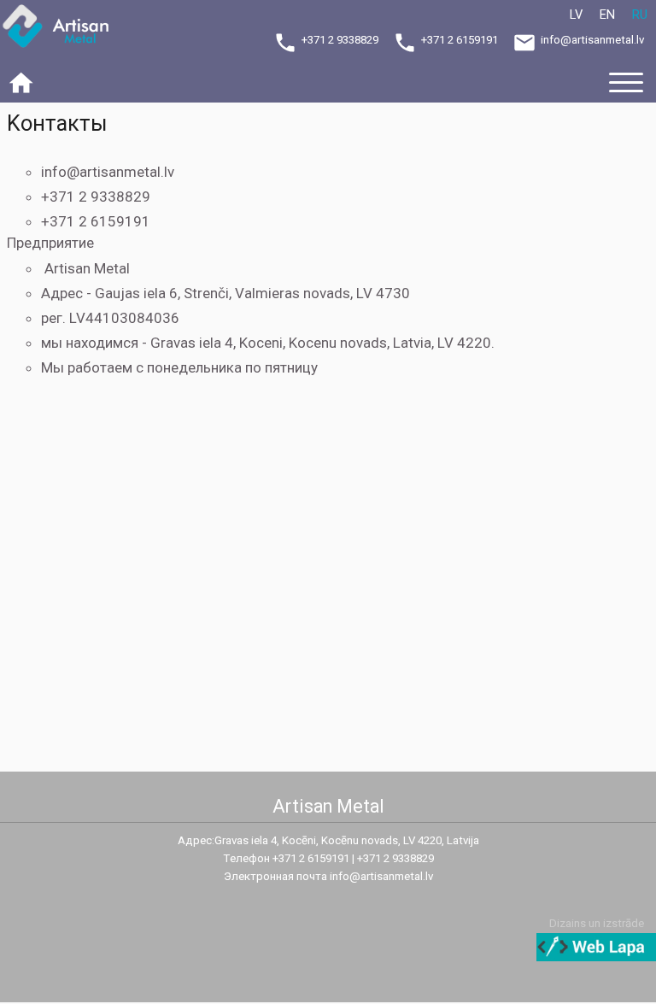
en (607, 14)
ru (639, 14)
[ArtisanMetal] (64, 28)
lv (576, 14)
